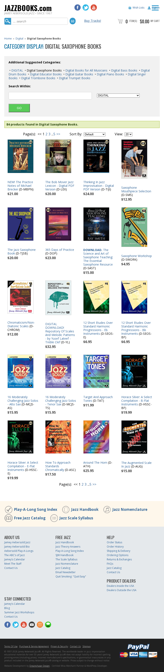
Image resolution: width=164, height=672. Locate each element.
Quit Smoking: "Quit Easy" (71, 576)
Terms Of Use (11, 646)
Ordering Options (117, 555)
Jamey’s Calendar (14, 559)
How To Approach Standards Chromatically (57, 466)
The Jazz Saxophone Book (21, 251)
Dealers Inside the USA (120, 586)
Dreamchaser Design (39, 665)
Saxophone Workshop (136, 256)
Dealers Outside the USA (121, 590)
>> (58, 134)
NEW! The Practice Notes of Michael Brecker (20, 185)
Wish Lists (138, 7)
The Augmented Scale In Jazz (136, 464)
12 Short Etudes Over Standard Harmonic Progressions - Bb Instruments (136, 328)
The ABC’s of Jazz (14, 555)
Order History (115, 546)
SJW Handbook (64, 555)
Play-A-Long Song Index (35, 509)
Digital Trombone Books (37, 78)
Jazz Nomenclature (129, 509)
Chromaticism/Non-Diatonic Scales (21, 324)
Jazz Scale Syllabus (76, 518)
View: (119, 134)
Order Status (114, 542)
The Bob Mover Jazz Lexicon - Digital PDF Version (59, 185)
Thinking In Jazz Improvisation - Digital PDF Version (98, 185)
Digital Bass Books (123, 70)
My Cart (155, 21)
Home (8, 38)
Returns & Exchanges (119, 559)
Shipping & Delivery (118, 551)
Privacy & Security (59, 646)
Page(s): (29, 134)
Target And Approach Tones (98, 399)
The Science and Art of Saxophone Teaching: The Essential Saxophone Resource (98, 257)
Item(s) (133, 21)
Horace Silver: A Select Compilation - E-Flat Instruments (22, 466)
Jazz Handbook (84, 509)
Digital (19, 38)
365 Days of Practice (59, 250)
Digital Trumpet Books (74, 78)
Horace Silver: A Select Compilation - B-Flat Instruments (136, 400)
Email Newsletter (66, 572)
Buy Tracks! (92, 20)
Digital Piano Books (110, 74)
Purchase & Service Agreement (34, 646)
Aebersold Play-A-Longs (18, 551)
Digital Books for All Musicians (85, 70)
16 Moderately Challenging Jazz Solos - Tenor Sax (60, 400)
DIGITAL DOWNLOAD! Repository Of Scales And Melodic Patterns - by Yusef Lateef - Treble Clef (60, 333)
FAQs (110, 563)
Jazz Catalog (63, 568)
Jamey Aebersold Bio (17, 546)
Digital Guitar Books (78, 74)
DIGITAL (16, 70)
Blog (7, 608)
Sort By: (76, 134)
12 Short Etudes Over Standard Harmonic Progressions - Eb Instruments (98, 328)
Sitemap (86, 646)
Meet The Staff (12, 563)
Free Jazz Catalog (29, 518)
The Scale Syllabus (66, 559)
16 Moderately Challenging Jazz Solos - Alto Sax (22, 400)
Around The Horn (95, 462)
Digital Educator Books (45, 74)
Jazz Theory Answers (68, 546)
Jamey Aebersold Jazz (17, 542)
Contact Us (11, 568)
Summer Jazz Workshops (19, 612)
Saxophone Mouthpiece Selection (136, 189)
